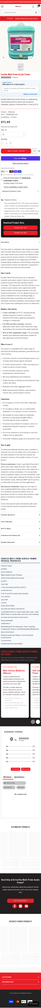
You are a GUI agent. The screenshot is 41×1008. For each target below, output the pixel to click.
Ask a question (16, 769)
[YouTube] (26, 906)
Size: (4, 130)
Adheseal (11, 112)
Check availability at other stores (16, 187)
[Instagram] (20, 906)
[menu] (2, 6)
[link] (10, 864)
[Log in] (33, 6)
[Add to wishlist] (34, 151)
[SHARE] (38, 151)
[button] (20, 12)
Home (3, 18)
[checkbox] (20, 787)
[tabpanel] (20, 798)
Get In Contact (20, 900)
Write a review (26, 769)
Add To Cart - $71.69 (16, 151)
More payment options (20, 163)
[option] (20, 40)
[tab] (19, 777)
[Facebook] (14, 906)
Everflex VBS (26, 417)
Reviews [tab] (8, 777)
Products (10, 18)
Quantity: (4, 139)
